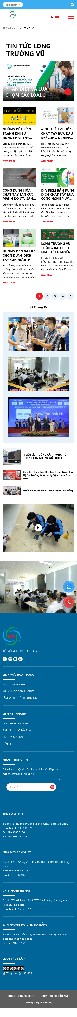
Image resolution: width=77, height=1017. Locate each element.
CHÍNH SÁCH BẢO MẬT (55, 996)
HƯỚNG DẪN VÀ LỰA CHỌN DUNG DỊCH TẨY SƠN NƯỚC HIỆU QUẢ (19, 255)
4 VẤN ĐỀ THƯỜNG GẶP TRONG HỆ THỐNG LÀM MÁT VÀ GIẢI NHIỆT (44, 456)
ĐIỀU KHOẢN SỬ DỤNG (21, 996)
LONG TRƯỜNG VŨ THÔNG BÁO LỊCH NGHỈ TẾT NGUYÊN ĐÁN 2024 (56, 247)
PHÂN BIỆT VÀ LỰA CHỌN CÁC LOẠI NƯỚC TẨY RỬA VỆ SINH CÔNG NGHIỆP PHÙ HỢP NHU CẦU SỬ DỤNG (27, 92)
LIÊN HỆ (7, 744)
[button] (35, 608)
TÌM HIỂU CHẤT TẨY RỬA (17, 730)
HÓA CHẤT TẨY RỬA (14, 684)
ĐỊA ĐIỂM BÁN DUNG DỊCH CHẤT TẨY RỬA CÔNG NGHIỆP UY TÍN (57, 194)
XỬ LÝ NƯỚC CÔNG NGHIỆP (18, 691)
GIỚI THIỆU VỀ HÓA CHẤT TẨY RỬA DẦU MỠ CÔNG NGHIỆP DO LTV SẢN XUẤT (57, 133)
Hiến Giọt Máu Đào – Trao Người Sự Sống (48, 490)
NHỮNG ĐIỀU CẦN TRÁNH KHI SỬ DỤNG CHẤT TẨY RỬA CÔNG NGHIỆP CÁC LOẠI (18, 133)
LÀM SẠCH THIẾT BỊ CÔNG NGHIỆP (22, 698)
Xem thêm (9, 160)
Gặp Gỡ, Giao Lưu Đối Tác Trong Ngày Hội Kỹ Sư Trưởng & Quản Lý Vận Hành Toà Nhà (48, 475)
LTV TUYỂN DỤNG (13, 737)
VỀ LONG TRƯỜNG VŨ (15, 723)
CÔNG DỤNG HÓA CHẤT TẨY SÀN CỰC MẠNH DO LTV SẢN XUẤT (18, 194)
